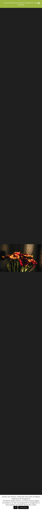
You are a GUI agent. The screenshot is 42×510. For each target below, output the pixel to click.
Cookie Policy (23, 507)
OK (16, 507)
